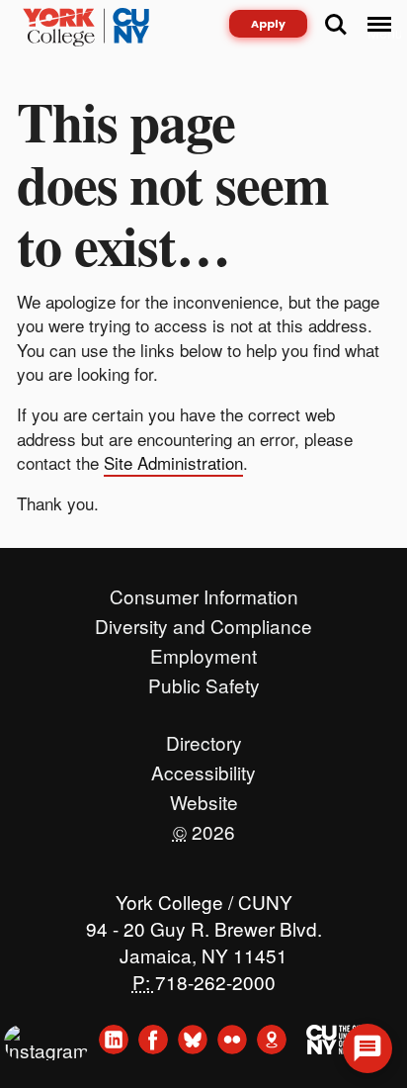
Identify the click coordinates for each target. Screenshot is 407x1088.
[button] (367, 1048)
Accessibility (203, 767)
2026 (204, 827)
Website (204, 797)
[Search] (336, 24)
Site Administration (173, 462)
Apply (268, 24)
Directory (204, 738)
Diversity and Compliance (203, 621)
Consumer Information (204, 591)
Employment (203, 651)
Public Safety (204, 680)
